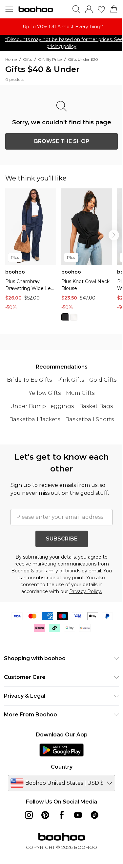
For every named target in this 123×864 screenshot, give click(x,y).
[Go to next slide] (114, 235)
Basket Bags (96, 406)
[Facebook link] (62, 815)
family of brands (62, 571)
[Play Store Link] (61, 749)
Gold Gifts (102, 380)
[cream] (73, 317)
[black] (65, 317)
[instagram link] (29, 815)
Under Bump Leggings (42, 406)
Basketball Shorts (89, 419)
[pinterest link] (45, 815)
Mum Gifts (80, 393)
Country (61, 767)
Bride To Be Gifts (29, 380)
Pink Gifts (70, 380)
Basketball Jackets (34, 419)
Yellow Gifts (45, 393)
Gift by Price (50, 59)
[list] (61, 27)
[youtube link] (78, 815)
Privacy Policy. (85, 591)
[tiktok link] (94, 815)
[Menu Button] (9, 9)
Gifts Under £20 (83, 59)
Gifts (27, 59)
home (11, 59)
